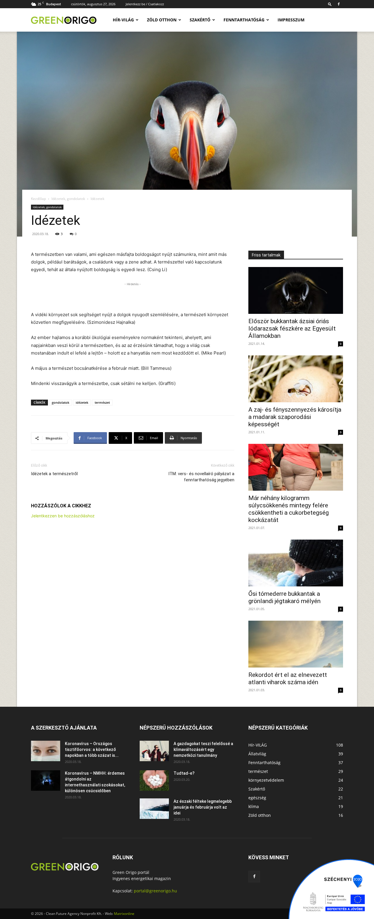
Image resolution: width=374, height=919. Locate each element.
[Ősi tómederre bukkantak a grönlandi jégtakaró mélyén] (295, 563)
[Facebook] (338, 4)
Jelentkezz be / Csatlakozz (145, 4)
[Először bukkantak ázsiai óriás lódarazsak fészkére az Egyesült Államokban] (295, 290)
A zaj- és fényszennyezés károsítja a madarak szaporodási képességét (294, 417)
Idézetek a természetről (54, 473)
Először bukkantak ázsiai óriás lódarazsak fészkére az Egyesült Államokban (292, 328)
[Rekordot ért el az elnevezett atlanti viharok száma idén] (295, 644)
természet (102, 402)
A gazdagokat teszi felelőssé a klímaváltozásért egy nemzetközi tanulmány (203, 749)
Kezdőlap (38, 198)
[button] (329, 4)
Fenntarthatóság (244, 20)
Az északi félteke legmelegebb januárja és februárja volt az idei (203, 807)
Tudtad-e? (184, 773)
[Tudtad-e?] (154, 780)
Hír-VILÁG (123, 20)
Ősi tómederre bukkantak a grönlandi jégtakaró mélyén (284, 597)
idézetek (82, 402)
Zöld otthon (161, 20)
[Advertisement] (132, 296)
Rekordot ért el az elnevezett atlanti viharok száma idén (287, 678)
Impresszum (291, 20)
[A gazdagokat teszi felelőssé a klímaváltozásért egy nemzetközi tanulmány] (154, 751)
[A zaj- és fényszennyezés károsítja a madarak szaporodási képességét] (295, 378)
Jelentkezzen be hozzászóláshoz (63, 515)
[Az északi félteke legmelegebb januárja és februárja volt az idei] (154, 808)
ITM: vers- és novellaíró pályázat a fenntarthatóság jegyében (201, 476)
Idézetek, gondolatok (68, 198)
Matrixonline (124, 913)
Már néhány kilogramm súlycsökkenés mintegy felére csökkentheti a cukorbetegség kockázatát (288, 508)
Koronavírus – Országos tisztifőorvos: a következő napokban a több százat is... (92, 749)
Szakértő (200, 20)
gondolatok (60, 402)
